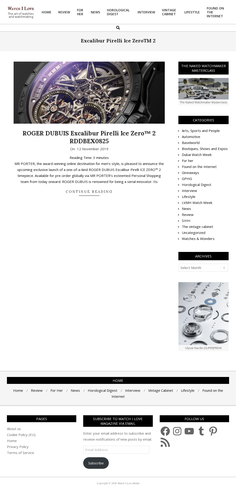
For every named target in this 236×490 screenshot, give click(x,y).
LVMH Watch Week (197, 202)
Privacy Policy (18, 446)
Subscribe (96, 463)
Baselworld (191, 142)
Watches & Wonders (198, 238)
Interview (189, 190)
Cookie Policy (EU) (21, 434)
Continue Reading (89, 191)
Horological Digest (196, 184)
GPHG (187, 178)
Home (12, 440)
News (186, 208)
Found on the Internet (199, 166)
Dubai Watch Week (197, 154)
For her (187, 160)
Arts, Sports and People (201, 130)
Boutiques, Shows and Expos (205, 148)
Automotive (191, 136)
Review (188, 214)
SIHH (186, 220)
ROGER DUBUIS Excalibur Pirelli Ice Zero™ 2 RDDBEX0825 (89, 137)
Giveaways (190, 172)
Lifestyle (188, 196)
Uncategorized (193, 232)
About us (14, 428)
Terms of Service (20, 452)
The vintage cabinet (197, 226)
